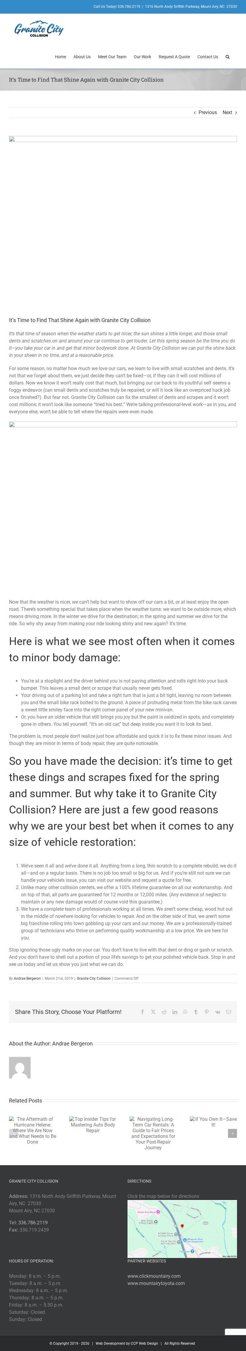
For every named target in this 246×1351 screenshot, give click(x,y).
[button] (228, 56)
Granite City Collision (94, 978)
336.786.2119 (33, 1223)
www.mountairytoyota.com (156, 1283)
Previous (208, 112)
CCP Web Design (144, 1343)
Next (227, 112)
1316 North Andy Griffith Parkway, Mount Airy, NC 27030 (191, 7)
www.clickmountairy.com (154, 1276)
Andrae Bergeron (27, 978)
